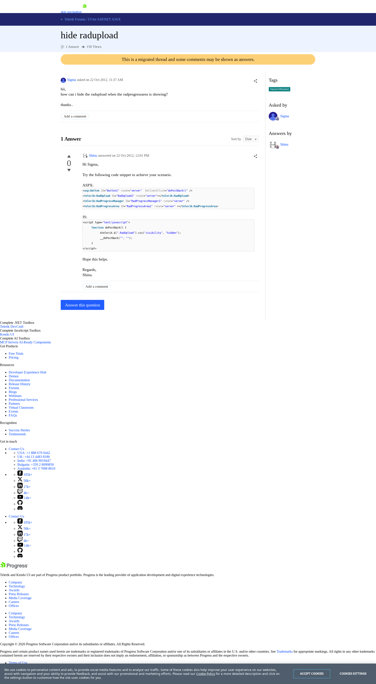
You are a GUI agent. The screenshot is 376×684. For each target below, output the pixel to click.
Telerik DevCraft (11, 326)
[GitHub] (20, 504)
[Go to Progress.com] (14, 567)
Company (15, 582)
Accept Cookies (312, 674)
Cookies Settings (353, 674)
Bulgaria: (35, 464)
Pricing (13, 357)
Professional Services (23, 400)
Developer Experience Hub (27, 372)
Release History (19, 384)
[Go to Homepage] (84, 12)
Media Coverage (20, 598)
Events (13, 411)
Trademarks (285, 651)
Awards (14, 590)
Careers (14, 602)
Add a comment (75, 116)
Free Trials (16, 353)
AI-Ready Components (35, 342)
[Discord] (20, 509)
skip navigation (71, 12)
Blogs (13, 392)
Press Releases (19, 594)
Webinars (15, 396)
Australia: (36, 468)
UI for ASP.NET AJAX (104, 19)
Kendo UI (7, 334)
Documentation (19, 380)
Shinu (93, 155)
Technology (17, 586)
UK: (33, 457)
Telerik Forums (74, 19)
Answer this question (82, 305)
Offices (14, 606)
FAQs (13, 415)
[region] (188, 674)
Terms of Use (18, 663)
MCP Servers (9, 342)
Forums (14, 388)
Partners (14, 403)
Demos (13, 376)
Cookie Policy (205, 674)
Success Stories (19, 430)
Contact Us (16, 449)
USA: (33, 453)
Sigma (71, 80)
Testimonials (17, 434)
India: (34, 460)
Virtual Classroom (21, 407)
